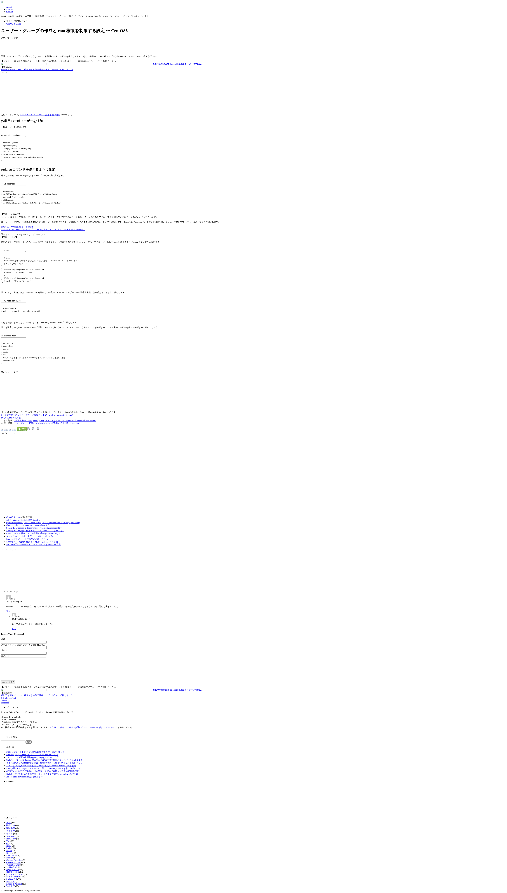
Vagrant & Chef (13, 865)
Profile (9, 9)
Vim (8, 841)
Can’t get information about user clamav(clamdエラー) (29, 525)
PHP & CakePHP (13, 877)
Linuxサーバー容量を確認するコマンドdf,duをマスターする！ (35, 531)
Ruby (8, 846)
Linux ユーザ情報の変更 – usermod (17, 227)
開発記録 (10, 825)
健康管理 (10, 831)
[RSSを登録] (29, 431)
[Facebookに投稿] (7, 431)
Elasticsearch (11, 855)
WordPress (10, 836)
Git (7, 843)
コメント (5, 656)
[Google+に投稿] (10, 431)
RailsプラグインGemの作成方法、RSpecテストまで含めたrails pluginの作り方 (42, 774)
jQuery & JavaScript (14, 874)
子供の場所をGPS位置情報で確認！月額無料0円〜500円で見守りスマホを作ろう (44, 763)
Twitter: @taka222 (9, 700)
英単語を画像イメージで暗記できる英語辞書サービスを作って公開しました (37, 69)
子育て (9, 834)
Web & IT (10, 886)
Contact (9, 12)
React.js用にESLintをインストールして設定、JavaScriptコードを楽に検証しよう (43, 768)
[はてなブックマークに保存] (2, 431)
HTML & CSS (12, 872)
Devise (9, 850)
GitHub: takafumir (8, 698)
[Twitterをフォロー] (34, 431)
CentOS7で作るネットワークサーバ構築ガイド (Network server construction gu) (37, 415)
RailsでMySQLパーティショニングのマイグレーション (32, 754)
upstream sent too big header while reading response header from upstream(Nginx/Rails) (43, 522)
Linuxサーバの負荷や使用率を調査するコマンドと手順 (32, 542)
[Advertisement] (22, 45)
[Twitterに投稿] (5, 431)
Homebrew (11, 839)
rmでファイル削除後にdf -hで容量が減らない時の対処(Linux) (34, 533)
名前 (3, 639)
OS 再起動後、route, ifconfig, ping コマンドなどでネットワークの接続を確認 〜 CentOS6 (55, 420)
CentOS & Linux (13, 24)
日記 (8, 823)
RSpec (9, 853)
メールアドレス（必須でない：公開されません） (24, 645)
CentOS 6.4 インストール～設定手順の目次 (40, 115)
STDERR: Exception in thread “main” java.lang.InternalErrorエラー (35, 528)
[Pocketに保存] (13, 431)
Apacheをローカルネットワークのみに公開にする (29, 536)
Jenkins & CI (11, 867)
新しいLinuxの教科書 (11, 418)
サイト (4, 650)
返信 (8, 611)
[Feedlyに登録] (22, 431)
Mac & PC (10, 881)
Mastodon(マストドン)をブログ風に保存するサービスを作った (35, 752)
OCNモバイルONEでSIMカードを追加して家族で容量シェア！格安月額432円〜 (43, 771)
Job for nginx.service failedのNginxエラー (24, 520)
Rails (8, 848)
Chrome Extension (14, 860)
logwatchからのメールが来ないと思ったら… (27, 539)
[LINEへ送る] (15, 431)
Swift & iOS (11, 879)
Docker (9, 858)
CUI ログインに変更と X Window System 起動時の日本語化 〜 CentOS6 (47, 423)
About (9, 7)
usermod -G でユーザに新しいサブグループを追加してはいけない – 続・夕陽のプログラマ (43, 229)
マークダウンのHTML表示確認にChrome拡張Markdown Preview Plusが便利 (41, 766)
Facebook (5, 703)
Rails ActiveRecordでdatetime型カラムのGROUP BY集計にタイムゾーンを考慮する (44, 760)
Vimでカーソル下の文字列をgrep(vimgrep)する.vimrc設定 (32, 757)
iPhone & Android (14, 884)
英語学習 (10, 828)
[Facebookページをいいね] (39, 431)
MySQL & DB (12, 869)
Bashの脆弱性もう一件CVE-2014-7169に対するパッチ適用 (33, 544)
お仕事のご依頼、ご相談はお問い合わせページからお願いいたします (82, 727)
